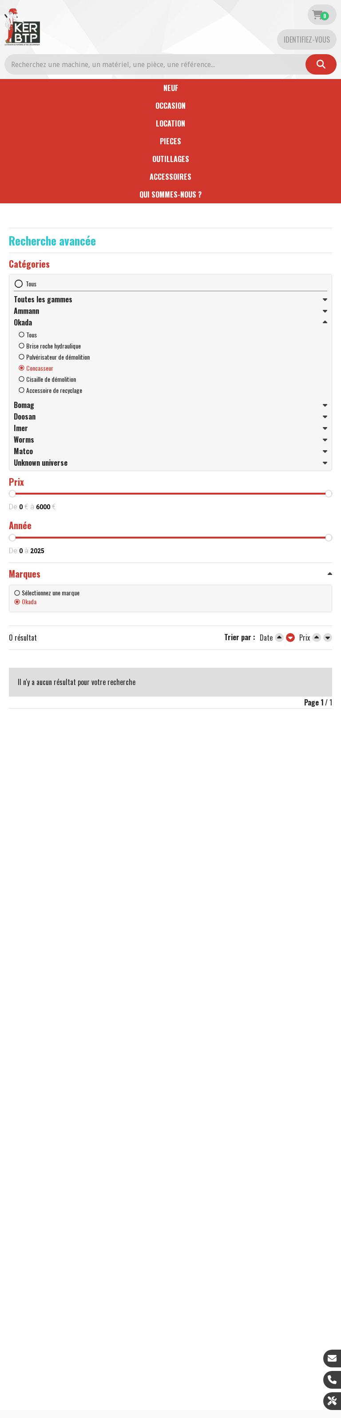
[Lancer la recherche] (321, 64)
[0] (317, 14)
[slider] (12, 494)
